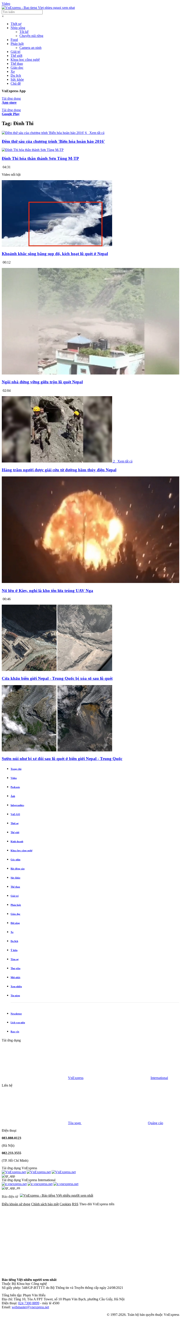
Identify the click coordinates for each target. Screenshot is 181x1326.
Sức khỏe (17, 79)
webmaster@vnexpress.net (30, 1307)
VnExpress (75, 1078)
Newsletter (16, 1013)
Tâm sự (15, 959)
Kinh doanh (17, 841)
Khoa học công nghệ (25, 59)
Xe (13, 71)
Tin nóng (15, 995)
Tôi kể (23, 32)
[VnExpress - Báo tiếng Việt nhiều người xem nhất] (38, 8)
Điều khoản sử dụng (16, 1204)
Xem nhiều (16, 986)
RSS (75, 1204)
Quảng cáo (155, 1123)
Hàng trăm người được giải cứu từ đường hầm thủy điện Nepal (59, 470)
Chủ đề (16, 83)
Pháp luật (17, 44)
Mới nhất (15, 977)
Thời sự (16, 24)
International (159, 1078)
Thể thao (17, 63)
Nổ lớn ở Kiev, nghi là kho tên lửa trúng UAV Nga (47, 590)
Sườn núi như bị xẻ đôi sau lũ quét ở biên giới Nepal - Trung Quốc (62, 758)
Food (14, 40)
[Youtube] (35, 1272)
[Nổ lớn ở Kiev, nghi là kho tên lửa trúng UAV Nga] (90, 582)
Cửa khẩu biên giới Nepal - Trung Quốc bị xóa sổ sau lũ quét (57, 678)
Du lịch (16, 75)
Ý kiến (14, 950)
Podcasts (15, 787)
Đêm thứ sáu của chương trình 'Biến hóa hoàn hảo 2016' (53, 141)
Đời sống (15, 923)
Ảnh (13, 796)
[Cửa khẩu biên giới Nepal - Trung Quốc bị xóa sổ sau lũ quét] (57, 670)
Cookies (65, 1204)
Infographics (17, 805)
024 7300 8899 (28, 1303)
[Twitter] (102, 1238)
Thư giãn (15, 968)
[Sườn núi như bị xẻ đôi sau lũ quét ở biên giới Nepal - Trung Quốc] (57, 750)
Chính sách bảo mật (45, 1204)
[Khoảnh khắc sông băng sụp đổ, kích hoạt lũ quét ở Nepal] (57, 245)
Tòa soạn (75, 1123)
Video (6, 4)
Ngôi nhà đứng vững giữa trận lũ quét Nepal (42, 382)
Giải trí (15, 51)
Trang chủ (16, 769)
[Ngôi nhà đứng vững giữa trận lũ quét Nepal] (90, 373)
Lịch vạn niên (18, 1022)
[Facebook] (35, 1238)
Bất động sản (18, 868)
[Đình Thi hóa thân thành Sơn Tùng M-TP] (33, 150)
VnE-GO (15, 814)
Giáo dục (17, 67)
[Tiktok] (102, 1272)
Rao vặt (15, 1031)
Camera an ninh (30, 48)
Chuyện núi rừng (31, 36)
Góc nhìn (15, 859)
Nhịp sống (18, 28)
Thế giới (16, 55)
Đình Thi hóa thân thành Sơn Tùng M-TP (40, 158)
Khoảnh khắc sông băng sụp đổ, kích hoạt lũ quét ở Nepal (55, 253)
